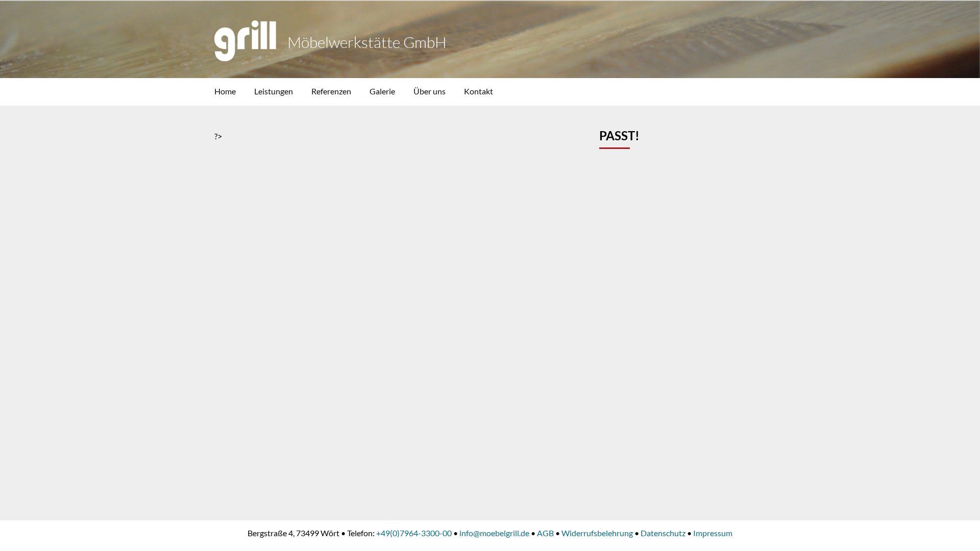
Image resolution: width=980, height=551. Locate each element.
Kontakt (478, 91)
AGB (545, 533)
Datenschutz (663, 533)
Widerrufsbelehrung (597, 533)
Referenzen (331, 91)
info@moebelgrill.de (494, 533)
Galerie (382, 91)
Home (225, 91)
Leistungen (273, 91)
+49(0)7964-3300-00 (414, 533)
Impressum (712, 533)
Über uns (429, 91)
